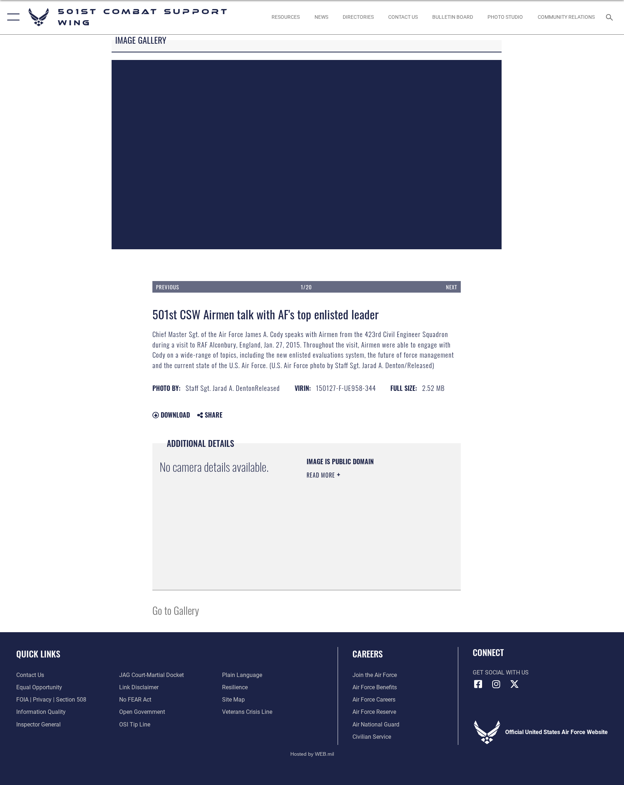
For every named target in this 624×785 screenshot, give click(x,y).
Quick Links (38, 653)
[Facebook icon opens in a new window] (478, 684)
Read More (322, 475)
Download (174, 414)
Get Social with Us (501, 672)
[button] (11, 17)
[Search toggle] (610, 17)
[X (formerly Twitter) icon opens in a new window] (514, 684)
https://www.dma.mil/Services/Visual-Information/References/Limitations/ (350, 546)
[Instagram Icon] (496, 684)
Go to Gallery (175, 610)
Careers (367, 653)
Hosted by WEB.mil (312, 754)
